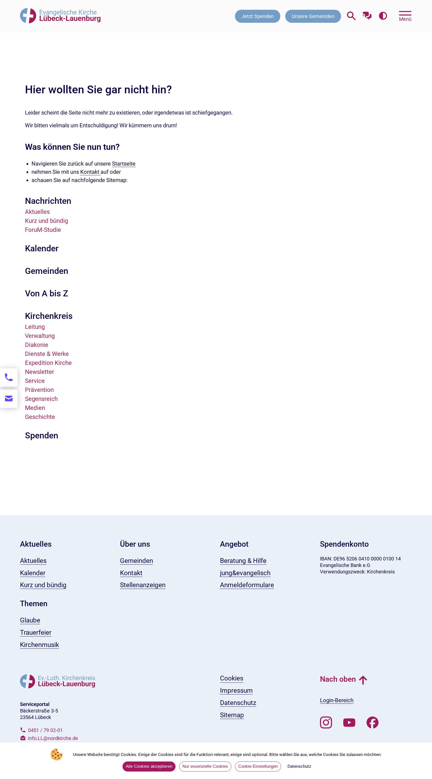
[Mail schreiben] (9, 399)
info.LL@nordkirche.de (53, 738)
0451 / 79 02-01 (45, 730)
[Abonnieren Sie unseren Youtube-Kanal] (349, 722)
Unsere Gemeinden (313, 16)
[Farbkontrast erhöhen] (383, 16)
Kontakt (90, 172)
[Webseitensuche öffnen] (351, 16)
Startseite (124, 164)
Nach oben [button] (338, 679)
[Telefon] (9, 377)
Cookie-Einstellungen (258, 766)
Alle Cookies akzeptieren (149, 766)
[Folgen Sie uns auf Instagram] (326, 722)
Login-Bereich (337, 700)
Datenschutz (299, 766)
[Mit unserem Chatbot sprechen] (367, 14)
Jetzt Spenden (258, 16)
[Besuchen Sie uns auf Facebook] (372, 722)
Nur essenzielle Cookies (205, 766)
